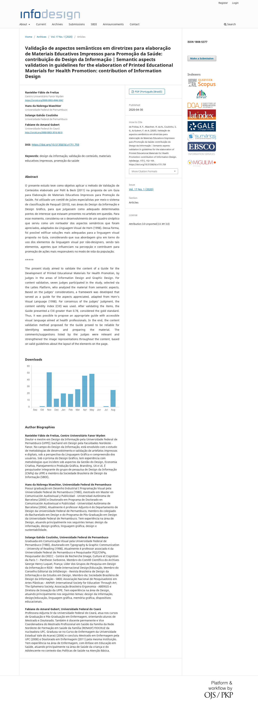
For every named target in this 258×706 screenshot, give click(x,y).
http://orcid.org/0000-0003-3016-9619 (43, 132)
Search (231, 24)
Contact (134, 24)
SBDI (94, 24)
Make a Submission (202, 58)
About (23, 24)
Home (28, 36)
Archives (57, 24)
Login (235, 3)
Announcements (113, 24)
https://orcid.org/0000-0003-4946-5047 (44, 100)
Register (223, 3)
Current (41, 24)
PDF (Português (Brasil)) (148, 91)
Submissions (77, 24)
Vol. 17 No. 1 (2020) (62, 36)
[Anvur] (202, 97)
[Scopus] (202, 87)
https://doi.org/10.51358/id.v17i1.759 (55, 144)
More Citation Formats (144, 171)
